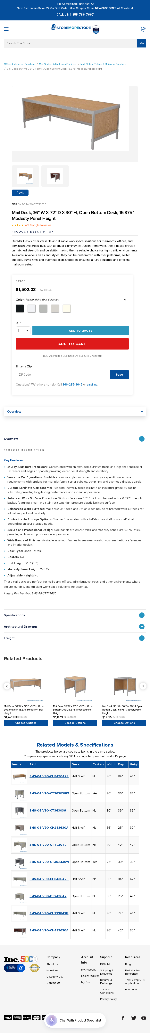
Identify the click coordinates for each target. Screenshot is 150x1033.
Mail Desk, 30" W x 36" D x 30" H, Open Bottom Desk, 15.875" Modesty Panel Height (122, 710)
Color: (37, 299)
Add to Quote (80, 330)
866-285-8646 (72, 384)
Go (142, 43)
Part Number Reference (132, 972)
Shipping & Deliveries (106, 972)
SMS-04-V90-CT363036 (47, 811)
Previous (75, 686)
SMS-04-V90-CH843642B (49, 879)
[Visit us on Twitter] (133, 1018)
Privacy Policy (108, 999)
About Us (52, 964)
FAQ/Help (106, 964)
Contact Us (53, 983)
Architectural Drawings (21, 627)
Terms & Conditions (107, 991)
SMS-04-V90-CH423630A (48, 930)
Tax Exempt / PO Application (135, 981)
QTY (19, 322)
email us (92, 384)
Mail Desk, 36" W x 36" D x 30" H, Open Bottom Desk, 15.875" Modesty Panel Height (73, 710)
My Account (88, 969)
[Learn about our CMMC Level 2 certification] (96, 29)
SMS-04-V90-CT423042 (47, 845)
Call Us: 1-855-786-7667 (75, 14)
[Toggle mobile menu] (6, 29)
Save (119, 375)
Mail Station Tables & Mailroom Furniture (103, 64)
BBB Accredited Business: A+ (75, 4)
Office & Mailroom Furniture (19, 64)
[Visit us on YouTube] (143, 1018)
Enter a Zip (24, 366)
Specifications (14, 615)
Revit (20, 193)
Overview (11, 439)
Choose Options (25, 723)
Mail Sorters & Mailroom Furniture (57, 64)
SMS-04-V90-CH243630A (48, 828)
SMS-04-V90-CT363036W (49, 793)
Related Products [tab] (23, 658)
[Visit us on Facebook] (123, 1018)
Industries (52, 970)
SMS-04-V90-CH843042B (49, 776)
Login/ (85, 976)
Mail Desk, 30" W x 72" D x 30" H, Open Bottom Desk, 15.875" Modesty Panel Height (24, 710)
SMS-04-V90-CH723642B (48, 913)
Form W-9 (131, 989)
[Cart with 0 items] (143, 29)
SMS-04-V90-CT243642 (47, 896)
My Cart (86, 982)
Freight (9, 638)
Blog (128, 964)
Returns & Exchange (106, 981)
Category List (54, 976)
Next (143, 686)
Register (94, 976)
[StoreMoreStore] (71, 29)
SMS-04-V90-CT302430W (49, 862)
